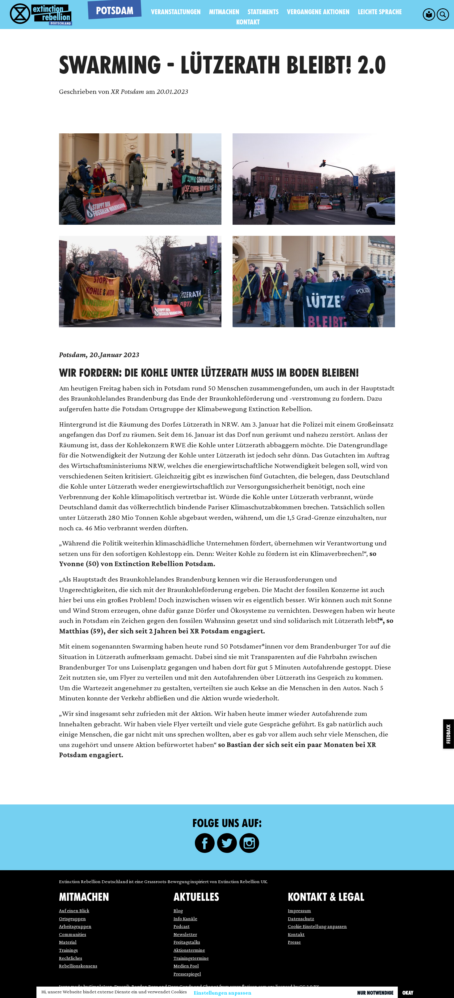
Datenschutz (301, 918)
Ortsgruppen (72, 918)
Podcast (182, 926)
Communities (72, 934)
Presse (294, 942)
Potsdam (114, 11)
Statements (263, 12)
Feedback (449, 734)
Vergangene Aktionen (318, 12)
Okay (407, 993)
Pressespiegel (187, 973)
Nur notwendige (375, 993)
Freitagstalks (187, 942)
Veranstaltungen (176, 12)
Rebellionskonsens (78, 965)
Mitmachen (224, 12)
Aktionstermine (189, 950)
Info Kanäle (185, 918)
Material (68, 942)
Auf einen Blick (74, 910)
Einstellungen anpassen (222, 993)
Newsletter (185, 934)
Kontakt (248, 22)
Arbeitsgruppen (75, 926)
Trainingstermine (191, 958)
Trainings (68, 950)
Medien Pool (186, 965)
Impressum (299, 910)
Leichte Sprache (380, 12)
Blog (178, 910)
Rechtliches (70, 958)
